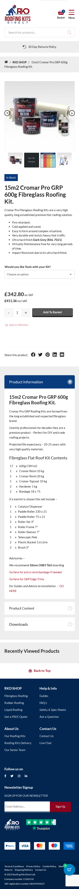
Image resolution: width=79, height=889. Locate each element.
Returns (8, 869)
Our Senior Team (14, 750)
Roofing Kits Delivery (17, 743)
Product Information (26, 381)
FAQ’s (43, 702)
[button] (16, 325)
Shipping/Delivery (24, 869)
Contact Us (48, 728)
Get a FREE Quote (15, 716)
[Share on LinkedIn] (55, 355)
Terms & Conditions (14, 866)
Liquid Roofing (13, 709)
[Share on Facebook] (33, 355)
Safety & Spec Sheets (53, 709)
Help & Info (48, 688)
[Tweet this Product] (40, 355)
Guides (44, 696)
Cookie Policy (49, 866)
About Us (11, 728)
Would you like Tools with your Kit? (28, 266)
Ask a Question (49, 716)
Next (72, 113)
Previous (7, 113)
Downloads (18, 624)
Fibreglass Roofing (16, 696)
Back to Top (42, 671)
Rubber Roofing (14, 702)
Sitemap (62, 866)
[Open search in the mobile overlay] (39, 32)
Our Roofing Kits (15, 736)
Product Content (21, 608)
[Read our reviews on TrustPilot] (44, 827)
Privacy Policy (33, 866)
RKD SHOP (13, 688)
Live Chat (46, 743)
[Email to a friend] (62, 355)
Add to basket (52, 312)
